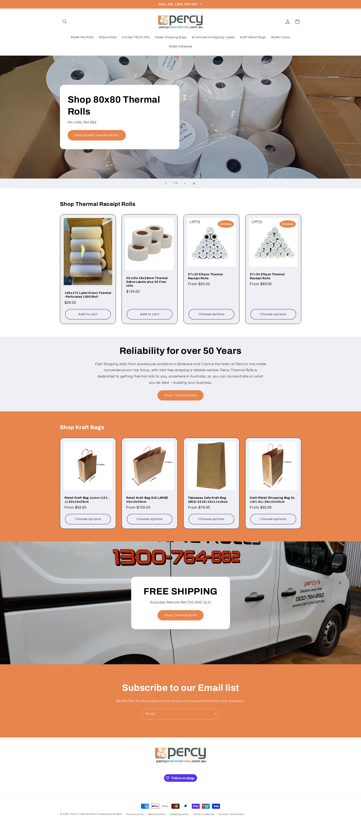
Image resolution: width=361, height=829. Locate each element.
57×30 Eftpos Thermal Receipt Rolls (205, 276)
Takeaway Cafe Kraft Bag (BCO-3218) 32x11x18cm (208, 499)
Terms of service (203, 814)
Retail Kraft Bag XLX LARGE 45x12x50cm (147, 499)
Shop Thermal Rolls (180, 395)
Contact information (231, 814)
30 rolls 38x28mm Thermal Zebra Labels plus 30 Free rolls (147, 281)
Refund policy (157, 814)
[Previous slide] (165, 183)
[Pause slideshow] (195, 183)
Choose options (211, 314)
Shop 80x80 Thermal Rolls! (96, 135)
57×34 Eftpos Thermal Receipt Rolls (267, 276)
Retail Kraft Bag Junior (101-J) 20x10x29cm (87, 499)
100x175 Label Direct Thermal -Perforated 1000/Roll (88, 294)
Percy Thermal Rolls (83, 814)
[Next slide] (184, 183)
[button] (65, 22)
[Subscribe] (215, 714)
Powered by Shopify (109, 814)
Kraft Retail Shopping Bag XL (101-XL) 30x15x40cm (272, 499)
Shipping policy (179, 814)
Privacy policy (135, 814)
